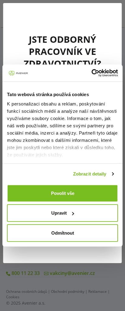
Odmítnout (62, 232)
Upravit (59, 213)
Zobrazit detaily (89, 173)
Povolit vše (62, 193)
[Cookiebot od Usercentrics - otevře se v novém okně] (91, 73)
